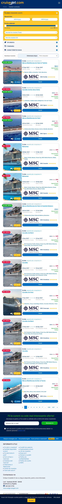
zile (9, 28)
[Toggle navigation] (59, 3)
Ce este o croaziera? (10, 447)
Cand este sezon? (9, 470)
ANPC (22, 463)
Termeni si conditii (25, 455)
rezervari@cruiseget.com (10, 488)
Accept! (31, 500)
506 (49, 407)
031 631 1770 (10, 486)
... (45, 407)
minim (5, 28)
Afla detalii (57, 497)
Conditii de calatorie (26, 447)
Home (5, 7)
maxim (51, 28)
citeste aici (21, 430)
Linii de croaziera (25, 451)
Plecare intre (8, 16)
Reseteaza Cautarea (9, 55)
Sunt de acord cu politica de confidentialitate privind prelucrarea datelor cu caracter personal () (29, 429)
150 (55, 28)
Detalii (40, 82)
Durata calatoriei (9, 23)
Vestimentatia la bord (26, 449)
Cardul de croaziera (10, 468)
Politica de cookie (25, 461)
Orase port (23, 453)
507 (53, 407)
